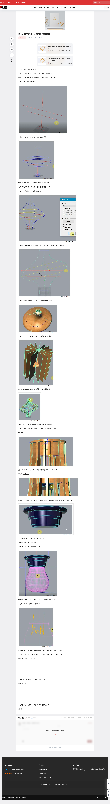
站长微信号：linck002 (44, 769)
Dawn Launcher (65, 784)
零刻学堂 (50, 784)
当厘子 (51, 50)
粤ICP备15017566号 (21, 797)
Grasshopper (9, 2)
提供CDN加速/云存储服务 (18, 769)
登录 (100, 7)
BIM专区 (2, 2)
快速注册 (107, 7)
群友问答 (17, 2)
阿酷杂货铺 (57, 784)
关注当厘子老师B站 (43, 773)
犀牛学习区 (23, 2)
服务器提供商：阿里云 (17, 773)
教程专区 (33, 7)
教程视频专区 (73, 7)
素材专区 (41, 7)
